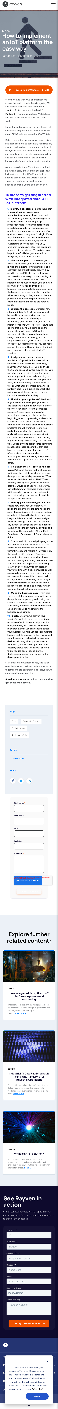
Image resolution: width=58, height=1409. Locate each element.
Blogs (6, 31)
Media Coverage (18, 728)
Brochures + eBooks (19, 735)
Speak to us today (15, 679)
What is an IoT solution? (29, 1153)
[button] (10, 90)
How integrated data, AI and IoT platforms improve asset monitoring (29, 996)
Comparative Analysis (31, 721)
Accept (37, 1396)
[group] (29, 89)
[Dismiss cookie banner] (48, 1362)
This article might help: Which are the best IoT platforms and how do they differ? (29, 459)
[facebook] (13, 781)
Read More (20, 1013)
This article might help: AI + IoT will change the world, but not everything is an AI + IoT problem (29, 253)
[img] (42, 90)
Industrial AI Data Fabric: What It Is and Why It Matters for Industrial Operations (29, 1076)
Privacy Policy (38, 1389)
